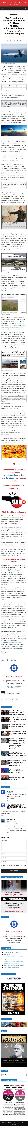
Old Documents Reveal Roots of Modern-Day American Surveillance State (17, 726)
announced (21, 344)
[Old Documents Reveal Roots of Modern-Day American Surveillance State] (5, 726)
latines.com (7, 189)
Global (15, 691)
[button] (2, 8)
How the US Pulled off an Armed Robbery (13, 956)
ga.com (6, 107)
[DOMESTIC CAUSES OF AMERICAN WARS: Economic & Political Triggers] (13, 999)
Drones (7, 691)
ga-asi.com (7, 461)
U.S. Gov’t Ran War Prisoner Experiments (13, 961)
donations (10, 478)
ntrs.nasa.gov (7, 403)
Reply (7, 800)
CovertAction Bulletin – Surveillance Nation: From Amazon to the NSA (16, 770)
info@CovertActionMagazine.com (11, 642)
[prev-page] (2, 783)
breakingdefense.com (9, 90)
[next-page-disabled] (5, 783)
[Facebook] (7, 40)
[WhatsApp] (14, 40)
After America (7, 954)
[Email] (17, 40)
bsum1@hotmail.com (13, 687)
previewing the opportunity (15, 419)
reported (10, 72)
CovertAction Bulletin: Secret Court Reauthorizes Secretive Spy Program (17, 719)
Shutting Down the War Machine (11, 963)
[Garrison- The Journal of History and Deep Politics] (14, 1050)
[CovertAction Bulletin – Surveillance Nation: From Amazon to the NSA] (5, 770)
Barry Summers (10, 36)
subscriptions (12, 475)
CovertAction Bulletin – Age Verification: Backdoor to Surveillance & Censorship (17, 712)
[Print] (20, 40)
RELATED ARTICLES (6, 707)
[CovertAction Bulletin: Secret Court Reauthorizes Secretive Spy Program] (5, 719)
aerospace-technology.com (10, 63)
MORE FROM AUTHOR (18, 707)
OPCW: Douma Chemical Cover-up (12, 952)
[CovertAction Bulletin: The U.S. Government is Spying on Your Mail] (5, 733)
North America (21, 691)
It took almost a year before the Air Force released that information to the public (13, 288)
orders (21, 475)
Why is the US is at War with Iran (11, 959)
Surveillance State (14, 14)
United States (17, 693)
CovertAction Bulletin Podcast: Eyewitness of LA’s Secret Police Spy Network (17, 777)
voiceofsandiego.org (8, 370)
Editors (3, 597)
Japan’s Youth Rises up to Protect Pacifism (14, 965)
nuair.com (6, 272)
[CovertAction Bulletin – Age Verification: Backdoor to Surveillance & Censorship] (5, 712)
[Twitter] (10, 40)
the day (10, 175)
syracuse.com (7, 314)
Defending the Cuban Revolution (11, 967)
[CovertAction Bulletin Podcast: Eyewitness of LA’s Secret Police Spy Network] (5, 777)
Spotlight (3, 693)
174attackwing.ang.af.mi (9, 229)
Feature (11, 691)
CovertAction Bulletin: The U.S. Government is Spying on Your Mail (17, 733)
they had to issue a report (13, 386)
